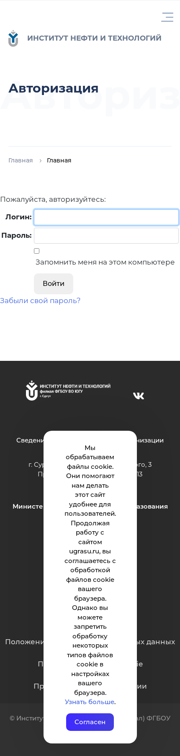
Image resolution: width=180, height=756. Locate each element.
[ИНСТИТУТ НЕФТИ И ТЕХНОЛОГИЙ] (17, 38)
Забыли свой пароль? (40, 300)
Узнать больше (89, 702)
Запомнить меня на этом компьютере (104, 262)
